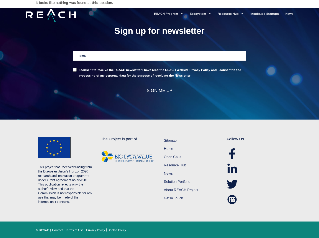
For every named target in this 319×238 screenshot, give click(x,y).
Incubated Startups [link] (264, 13)
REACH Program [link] (166, 13)
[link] (56, 15)
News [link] (289, 13)
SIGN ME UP (159, 90)
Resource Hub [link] (228, 13)
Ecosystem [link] (198, 13)
